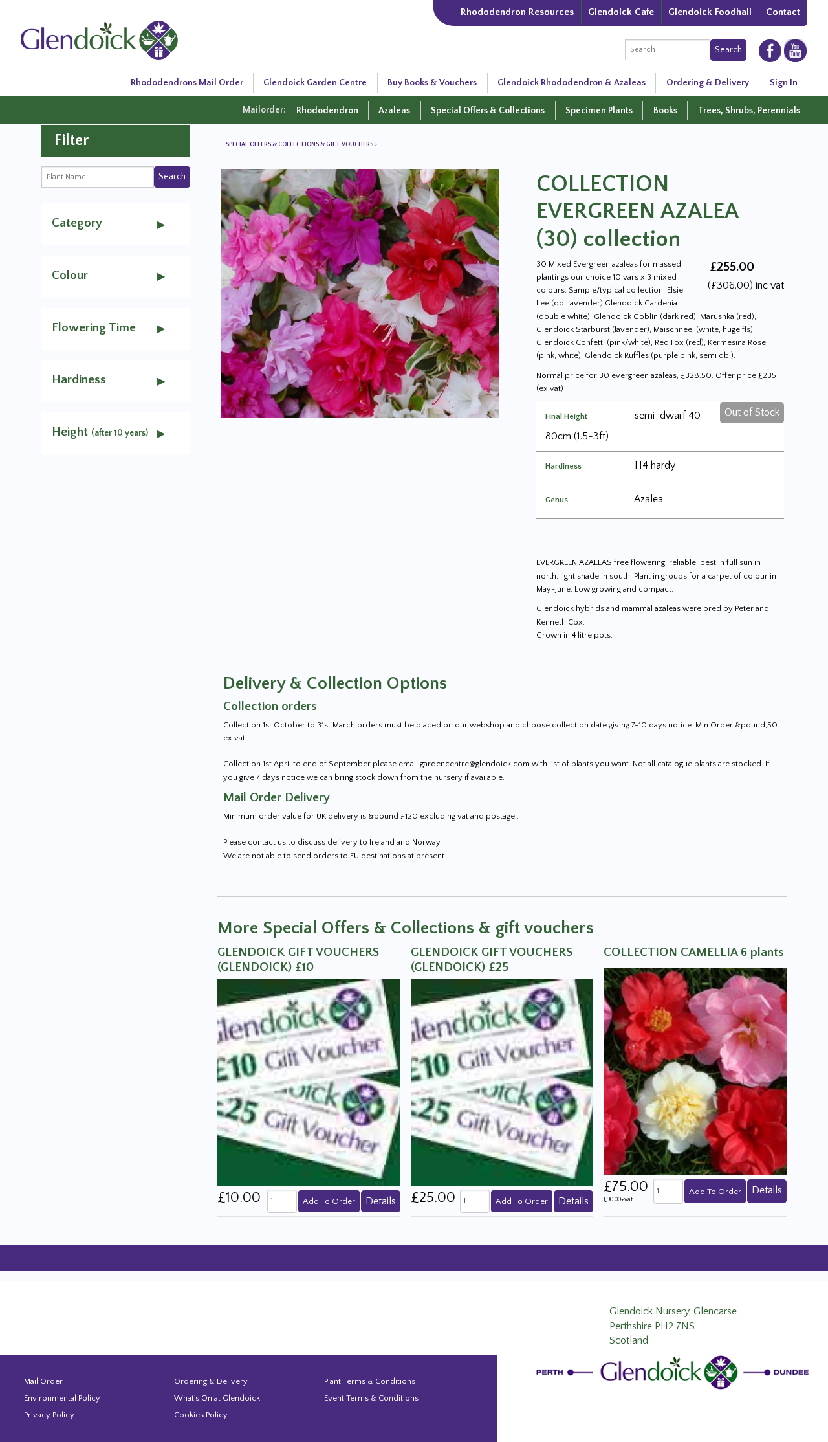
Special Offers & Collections (488, 110)
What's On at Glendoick (217, 1398)
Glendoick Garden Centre (315, 83)
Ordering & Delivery (707, 83)
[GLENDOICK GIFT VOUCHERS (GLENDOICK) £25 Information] (502, 1082)
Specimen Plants (599, 110)
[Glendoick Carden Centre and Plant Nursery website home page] (99, 39)
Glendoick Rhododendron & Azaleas (571, 83)
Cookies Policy (201, 1414)
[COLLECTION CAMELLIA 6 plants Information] (695, 1071)
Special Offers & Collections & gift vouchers (300, 144)
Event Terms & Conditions (371, 1398)
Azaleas (394, 110)
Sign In (784, 83)
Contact (783, 11)
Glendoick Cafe (621, 11)
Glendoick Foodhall (710, 11)
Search (728, 50)
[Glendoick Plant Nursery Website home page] (674, 1371)
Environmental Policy (62, 1398)
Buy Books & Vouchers (432, 83)
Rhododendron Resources (517, 11)
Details (380, 1201)
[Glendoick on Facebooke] (770, 50)
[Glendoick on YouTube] (795, 50)
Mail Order (43, 1381)
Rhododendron (327, 110)
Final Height (566, 417)
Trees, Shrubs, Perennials (749, 110)
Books (665, 110)
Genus (556, 500)
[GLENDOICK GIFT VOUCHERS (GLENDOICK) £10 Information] (308, 1082)
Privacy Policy (49, 1414)
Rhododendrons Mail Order (187, 83)
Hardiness (563, 467)
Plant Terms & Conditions (369, 1381)
